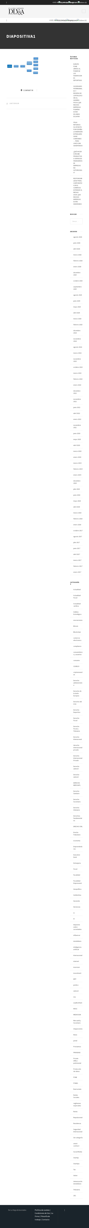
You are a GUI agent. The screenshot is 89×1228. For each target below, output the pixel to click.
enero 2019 (77, 475)
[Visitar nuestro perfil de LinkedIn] (8, 2)
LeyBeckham (77, 1003)
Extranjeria (77, 863)
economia (76, 841)
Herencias (76, 907)
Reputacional (77, 1117)
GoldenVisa (77, 895)
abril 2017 (76, 554)
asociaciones (78, 620)
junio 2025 (76, 301)
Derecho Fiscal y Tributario (76, 728)
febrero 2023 (77, 379)
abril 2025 (76, 313)
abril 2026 (76, 249)
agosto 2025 (77, 295)
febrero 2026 (77, 261)
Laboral (75, 991)
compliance (77, 646)
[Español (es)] (63, 2)
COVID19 (76, 666)
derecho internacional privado (77, 747)
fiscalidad (76, 875)
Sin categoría (78, 1138)
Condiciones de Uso (42, 1213)
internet (76, 961)
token (75, 1175)
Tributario (76, 1190)
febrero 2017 (77, 566)
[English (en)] (73, 2)
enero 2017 (77, 572)
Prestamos (77, 1047)
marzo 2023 (77, 373)
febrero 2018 (77, 519)
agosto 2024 (77, 347)
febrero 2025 (77, 325)
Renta (75, 1111)
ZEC (74, 1196)
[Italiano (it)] (82, 2)
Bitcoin (75, 626)
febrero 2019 (77, 469)
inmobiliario (77, 941)
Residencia (77, 1123)
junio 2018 (76, 495)
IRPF (74, 979)
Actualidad (77, 589)
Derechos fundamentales (77, 818)
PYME (75, 1077)
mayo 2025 (77, 307)
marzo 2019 (77, 463)
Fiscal (75, 869)
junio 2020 (76, 433)
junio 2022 (76, 407)
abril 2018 (76, 507)
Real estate (77, 1089)
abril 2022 (76, 413)
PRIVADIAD (76, 1052)
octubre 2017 (78, 531)
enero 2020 (77, 457)
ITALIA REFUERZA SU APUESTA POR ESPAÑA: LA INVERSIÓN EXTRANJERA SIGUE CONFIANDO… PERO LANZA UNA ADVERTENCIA (78, 134)
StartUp (76, 1158)
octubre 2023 (78, 367)
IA (74, 919)
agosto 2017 (77, 536)
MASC (75, 1009)
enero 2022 (77, 419)
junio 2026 (76, 243)
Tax (74, 1169)
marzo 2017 (77, 560)
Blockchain (77, 632)
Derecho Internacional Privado (77, 758)
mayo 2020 (77, 439)
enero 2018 (77, 525)
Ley (74, 997)
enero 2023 (77, 385)
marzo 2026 (77, 255)
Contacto (45, 1219)
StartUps (76, 1164)
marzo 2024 (77, 353)
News (75, 1035)
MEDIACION (77, 1015)
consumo (76, 660)
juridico (75, 985)
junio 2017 (76, 548)
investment (77, 973)
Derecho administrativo (77, 682)
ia (74, 913)
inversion (76, 967)
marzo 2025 (77, 319)
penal (75, 1041)
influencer (76, 935)
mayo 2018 (77, 501)
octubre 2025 (78, 281)
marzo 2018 (77, 513)
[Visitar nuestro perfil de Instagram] (4, 2)
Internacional (77, 955)
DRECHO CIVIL (78, 826)
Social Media (77, 1152)
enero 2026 (77, 267)
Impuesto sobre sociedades (77, 927)
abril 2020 (76, 445)
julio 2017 (76, 542)
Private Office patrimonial (77, 1060)
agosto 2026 (77, 237)
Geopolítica (77, 889)
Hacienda (76, 901)
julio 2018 (76, 489)
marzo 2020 (77, 451)
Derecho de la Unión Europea (77, 693)
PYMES (75, 1083)
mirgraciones (78, 1029)
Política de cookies (42, 1210)
